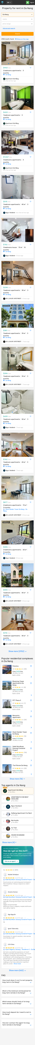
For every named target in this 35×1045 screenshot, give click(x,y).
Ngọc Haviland (10, 212)
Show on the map (23, 39)
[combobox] (17, 14)
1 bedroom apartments (11, 115)
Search (17, 34)
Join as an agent (10, 861)
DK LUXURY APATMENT (13, 298)
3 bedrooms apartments (12, 160)
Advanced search (9, 28)
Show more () (17, 651)
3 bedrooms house (10, 247)
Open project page (31, 676)
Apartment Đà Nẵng (12, 79)
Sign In (32, 2)
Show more (17, 964)
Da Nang (8, 75)
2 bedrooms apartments (12, 70)
